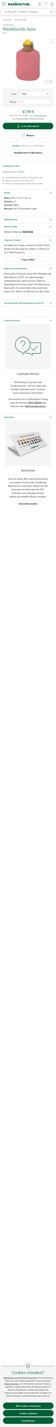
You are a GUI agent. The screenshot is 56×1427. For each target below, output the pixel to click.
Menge (13, 101)
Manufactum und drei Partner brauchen (20, 1378)
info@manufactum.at (35, 406)
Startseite (7, 19)
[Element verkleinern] (46, 82)
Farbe (13, 94)
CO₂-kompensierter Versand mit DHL (28, 118)
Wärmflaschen (21, 19)
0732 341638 (34, 402)
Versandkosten (40, 115)
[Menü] (4, 4)
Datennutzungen (11, 1384)
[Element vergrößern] (50, 82)
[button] (51, 41)
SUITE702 (28, 231)
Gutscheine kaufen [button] (28, 503)
